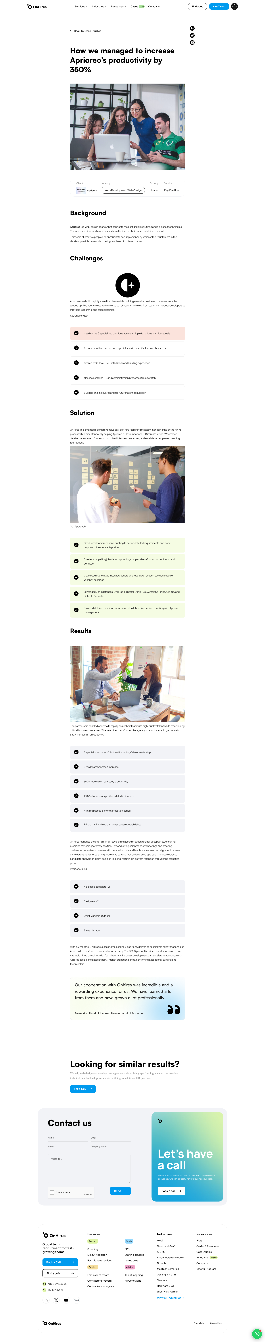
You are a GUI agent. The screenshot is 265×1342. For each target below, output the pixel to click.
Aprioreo (75, 226)
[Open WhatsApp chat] (257, 1334)
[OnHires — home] (37, 6)
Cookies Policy (216, 1323)
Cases (134, 6)
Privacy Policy (199, 1323)
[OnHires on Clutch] (76, 1300)
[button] (81, 6)
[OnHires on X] (56, 1300)
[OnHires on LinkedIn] (46, 1300)
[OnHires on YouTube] (66, 1300)
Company (154, 6)
